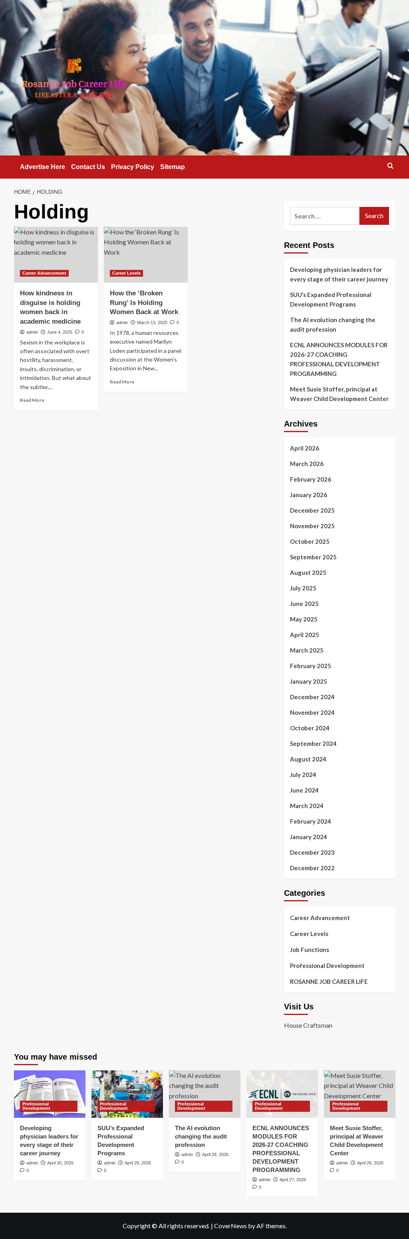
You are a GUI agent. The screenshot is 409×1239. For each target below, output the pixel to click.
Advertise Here (42, 166)
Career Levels (126, 273)
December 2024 (312, 696)
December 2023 (312, 852)
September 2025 (313, 556)
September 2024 (313, 743)
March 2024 (307, 805)
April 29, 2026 (138, 1162)
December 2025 (312, 510)
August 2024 (308, 759)
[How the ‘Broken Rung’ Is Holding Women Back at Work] (146, 255)
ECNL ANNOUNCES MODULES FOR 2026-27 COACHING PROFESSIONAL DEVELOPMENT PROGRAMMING (338, 359)
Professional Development (327, 965)
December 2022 (312, 867)
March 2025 (307, 650)
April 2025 (304, 634)
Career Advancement (44, 273)
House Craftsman (308, 1025)
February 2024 (310, 821)
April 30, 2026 (60, 1162)
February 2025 (310, 665)
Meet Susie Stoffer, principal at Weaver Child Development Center (339, 393)
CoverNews (230, 1225)
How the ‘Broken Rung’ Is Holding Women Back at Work (144, 302)
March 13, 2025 (152, 322)
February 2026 (310, 479)
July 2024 (303, 774)
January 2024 (308, 836)
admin (32, 332)
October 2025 (310, 541)
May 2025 (304, 619)
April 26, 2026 (370, 1162)
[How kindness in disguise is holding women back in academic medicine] (56, 255)
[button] (390, 166)
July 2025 (303, 588)
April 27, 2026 (293, 1179)
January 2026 (308, 494)
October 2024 (310, 728)
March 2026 (307, 463)
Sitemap (172, 166)
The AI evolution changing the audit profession (332, 324)
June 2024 (304, 790)
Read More (32, 400)
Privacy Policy (132, 166)
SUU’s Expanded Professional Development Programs (330, 299)
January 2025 (308, 681)
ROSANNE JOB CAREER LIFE (329, 981)
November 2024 (312, 712)
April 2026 (304, 448)
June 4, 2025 (59, 332)
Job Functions (309, 949)
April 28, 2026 (215, 1154)
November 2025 (312, 525)
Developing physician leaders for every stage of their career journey (339, 274)
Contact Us (88, 166)
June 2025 (304, 603)
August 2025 (308, 572)
